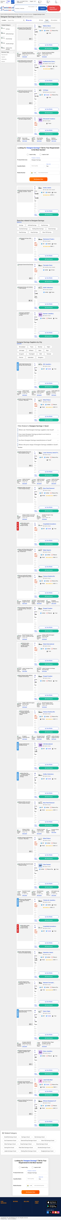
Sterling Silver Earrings (38, 228)
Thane (31, 347)
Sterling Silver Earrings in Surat (28, 1151)
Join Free (12, 2)
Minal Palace (47, 400)
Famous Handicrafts (49, 576)
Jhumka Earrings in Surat (44, 1147)
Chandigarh (32, 354)
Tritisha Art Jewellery (49, 900)
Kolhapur (31, 350)
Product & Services (22, 159)
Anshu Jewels (47, 187)
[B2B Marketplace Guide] (55, 1212)
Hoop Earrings (34, 232)
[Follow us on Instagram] (58, 1212)
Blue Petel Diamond (48, 488)
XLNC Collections (48, 287)
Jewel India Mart (48, 1080)
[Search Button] (23, 20)
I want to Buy (32, 154)
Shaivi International (48, 644)
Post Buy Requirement (53, 8)
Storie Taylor (46, 1011)
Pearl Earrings (22, 232)
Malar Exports (47, 550)
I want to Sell (45, 154)
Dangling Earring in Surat (47, 1151)
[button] (36, 10)
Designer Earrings (28, 14)
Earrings (21, 14)
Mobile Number (21, 172)
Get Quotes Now (38, 179)
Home (2, 14)
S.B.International (48, 744)
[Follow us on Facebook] (48, 1212)
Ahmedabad (54, 20)
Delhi (40, 354)
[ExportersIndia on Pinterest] (53, 1212)
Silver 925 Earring (46, 232)
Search (43, 8)
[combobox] (33, 172)
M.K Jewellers (47, 364)
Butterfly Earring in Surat (10, 1137)
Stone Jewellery (47, 1051)
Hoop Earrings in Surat (26, 1144)
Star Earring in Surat (39, 1137)
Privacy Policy (4, 1218)
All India (41, 20)
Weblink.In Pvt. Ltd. (15, 1217)
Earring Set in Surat (9, 1147)
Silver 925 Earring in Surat (47, 1140)
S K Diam (45, 90)
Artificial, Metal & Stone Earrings (11, 14)
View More (20, 447)
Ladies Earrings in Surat (10, 1151)
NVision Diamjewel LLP (49, 1101)
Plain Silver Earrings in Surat (26, 1147)
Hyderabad (30, 357)
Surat (46, 20)
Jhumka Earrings (23, 228)
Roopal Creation (47, 608)
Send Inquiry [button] (49, 48)
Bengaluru (40, 357)
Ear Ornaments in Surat (10, 1140)
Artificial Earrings (32, 225)
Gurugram (21, 354)
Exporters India (7, 8)
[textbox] (16, 20)
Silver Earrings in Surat (10, 1144)
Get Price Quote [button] (36, 124)
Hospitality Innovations (49, 524)
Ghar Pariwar (47, 864)
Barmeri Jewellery (48, 313)
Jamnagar (21, 350)
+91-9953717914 (22, 1)
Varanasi (49, 354)
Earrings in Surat (25, 1137)
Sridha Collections (48, 774)
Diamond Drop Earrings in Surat (29, 1140)
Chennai (21, 357)
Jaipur (39, 350)
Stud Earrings (44, 225)
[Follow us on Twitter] (50, 1212)
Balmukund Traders (48, 239)
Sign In (8, 2)
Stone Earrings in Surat (42, 1144)
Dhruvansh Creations (49, 119)
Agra (47, 350)
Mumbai (40, 347)
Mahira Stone (47, 26)
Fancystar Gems (47, 265)
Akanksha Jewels (48, 952)
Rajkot (48, 347)
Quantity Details (21, 166)
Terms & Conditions (12, 1218)
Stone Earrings (52, 228)
